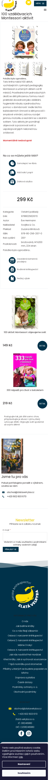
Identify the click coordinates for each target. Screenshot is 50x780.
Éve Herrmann (28, 220)
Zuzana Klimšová (30, 229)
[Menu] (40, 3)
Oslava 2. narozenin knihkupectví (25, 640)
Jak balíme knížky (25, 626)
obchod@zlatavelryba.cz (20, 492)
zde (21, 757)
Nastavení (24, 764)
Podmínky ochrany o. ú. (25, 687)
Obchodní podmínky (25, 691)
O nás (25, 621)
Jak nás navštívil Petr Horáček (25, 654)
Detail (42, 345)
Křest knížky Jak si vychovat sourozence (25, 659)
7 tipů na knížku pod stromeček (25, 664)
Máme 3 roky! (25, 645)
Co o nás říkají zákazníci (25, 630)
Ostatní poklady (29, 211)
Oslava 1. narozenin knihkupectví (25, 635)
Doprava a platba (25, 677)
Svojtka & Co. (28, 224)
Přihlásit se (10, 549)
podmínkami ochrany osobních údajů (29, 543)
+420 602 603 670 (16, 496)
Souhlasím (24, 773)
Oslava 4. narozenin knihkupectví (25, 649)
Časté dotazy (25, 682)
